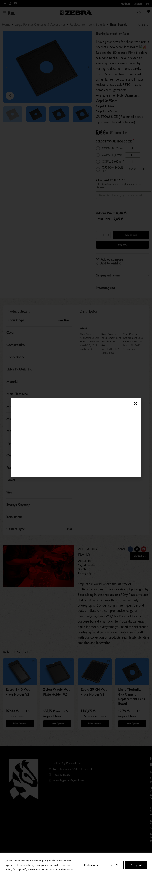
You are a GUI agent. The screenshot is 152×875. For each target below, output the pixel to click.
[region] (76, 864)
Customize (89, 865)
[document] (76, 437)
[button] (135, 403)
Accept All (136, 865)
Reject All (113, 865)
